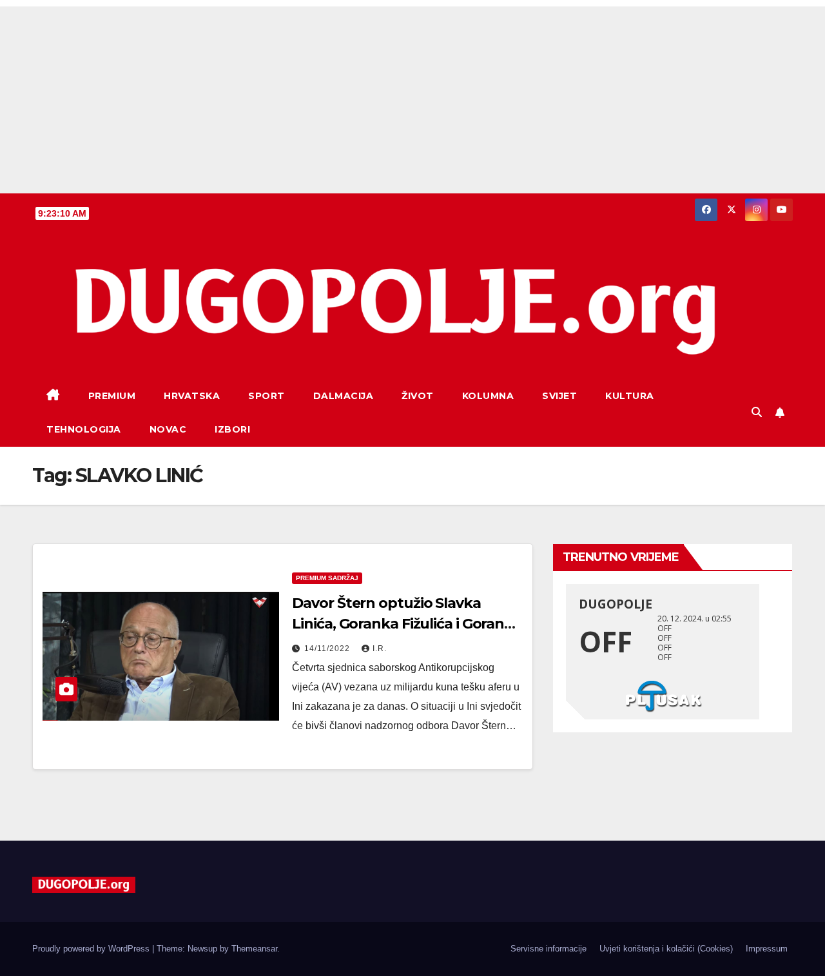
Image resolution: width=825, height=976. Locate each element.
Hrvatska (192, 396)
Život (418, 396)
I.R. (380, 648)
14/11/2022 (328, 648)
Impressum (767, 948)
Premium (112, 396)
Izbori (232, 429)
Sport (266, 396)
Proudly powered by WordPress (92, 948)
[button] (757, 412)
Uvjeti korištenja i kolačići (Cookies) (666, 948)
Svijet (559, 396)
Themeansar (254, 948)
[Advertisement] (412, 96)
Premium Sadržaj (327, 577)
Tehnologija (83, 429)
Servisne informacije (548, 948)
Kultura (629, 396)
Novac (168, 429)
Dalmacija (343, 396)
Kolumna (488, 396)
